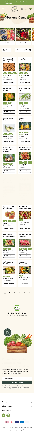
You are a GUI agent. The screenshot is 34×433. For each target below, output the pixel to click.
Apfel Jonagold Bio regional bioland (8, 208)
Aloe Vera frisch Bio (24, 89)
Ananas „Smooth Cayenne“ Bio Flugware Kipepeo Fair (9, 149)
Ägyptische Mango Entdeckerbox (8, 89)
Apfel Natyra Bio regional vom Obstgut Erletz (9, 235)
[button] (3, 9)
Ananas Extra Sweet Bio (8, 119)
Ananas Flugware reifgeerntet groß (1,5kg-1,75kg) (23, 119)
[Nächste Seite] (29, 292)
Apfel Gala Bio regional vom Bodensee (24, 180)
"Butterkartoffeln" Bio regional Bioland (9, 60)
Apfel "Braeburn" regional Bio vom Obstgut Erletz (25, 148)
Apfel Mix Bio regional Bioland (25, 207)
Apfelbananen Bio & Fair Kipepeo (8, 263)
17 (24, 292)
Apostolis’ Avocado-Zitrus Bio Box (24, 263)
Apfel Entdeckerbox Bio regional (8, 180)
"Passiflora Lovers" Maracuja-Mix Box (24, 60)
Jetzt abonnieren (17, 382)
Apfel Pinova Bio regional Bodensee (25, 235)
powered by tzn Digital (17, 430)
